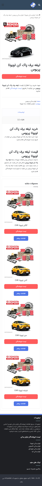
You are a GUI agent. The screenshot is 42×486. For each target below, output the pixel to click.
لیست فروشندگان (16, 88)
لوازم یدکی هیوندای (34, 449)
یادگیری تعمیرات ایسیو (33, 469)
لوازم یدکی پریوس (17, 15)
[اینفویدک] (33, 5)
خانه (37, 15)
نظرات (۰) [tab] (21, 119)
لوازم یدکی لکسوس (34, 446)
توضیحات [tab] (21, 112)
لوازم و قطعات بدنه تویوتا (27, 104)
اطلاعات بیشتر (21, 238)
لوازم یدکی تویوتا (30, 15)
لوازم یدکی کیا (36, 451)
